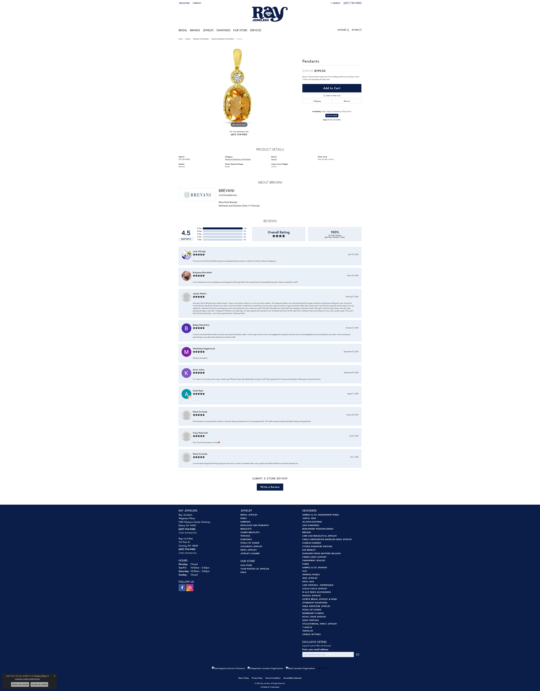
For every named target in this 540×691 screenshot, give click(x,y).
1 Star (199, 240)
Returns (347, 101)
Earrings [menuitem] (245, 521)
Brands (195, 30)
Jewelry (208, 30)
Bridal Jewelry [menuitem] (249, 514)
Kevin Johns (198, 369)
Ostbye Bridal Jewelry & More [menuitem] (319, 599)
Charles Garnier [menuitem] (311, 542)
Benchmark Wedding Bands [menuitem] (317, 528)
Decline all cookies (20, 684)
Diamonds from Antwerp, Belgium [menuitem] (321, 553)
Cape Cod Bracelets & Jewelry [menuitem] (319, 535)
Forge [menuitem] (305, 564)
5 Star (199, 228)
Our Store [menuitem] (246, 565)
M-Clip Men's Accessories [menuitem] (316, 592)
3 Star (199, 234)
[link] (196, 3)
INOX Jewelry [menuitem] (310, 578)
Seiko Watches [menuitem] (310, 620)
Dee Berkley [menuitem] (309, 550)
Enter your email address (315, 649)
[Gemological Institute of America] (228, 668)
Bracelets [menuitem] (246, 528)
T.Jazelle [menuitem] (307, 627)
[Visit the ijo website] (323, 668)
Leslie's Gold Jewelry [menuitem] (314, 588)
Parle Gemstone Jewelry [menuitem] (316, 606)
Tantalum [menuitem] (307, 630)
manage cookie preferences (27, 679)
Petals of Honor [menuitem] (249, 542)
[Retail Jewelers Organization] (300, 668)
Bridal (183, 30)
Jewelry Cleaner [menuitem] (250, 553)
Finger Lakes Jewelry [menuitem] (314, 557)
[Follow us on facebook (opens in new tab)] (182, 587)
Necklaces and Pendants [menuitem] (254, 525)
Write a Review (270, 487)
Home (180, 39)
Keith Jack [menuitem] (308, 581)
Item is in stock (332, 115)
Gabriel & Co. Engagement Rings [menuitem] (320, 514)
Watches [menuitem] (245, 535)
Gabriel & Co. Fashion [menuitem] (314, 567)
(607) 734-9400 (239, 134)
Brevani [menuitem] (306, 532)
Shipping (317, 101)
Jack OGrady (199, 251)
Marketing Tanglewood (204, 348)
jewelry (187, 39)
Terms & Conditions (273, 678)
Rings (245, 205)
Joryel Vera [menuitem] (309, 518)
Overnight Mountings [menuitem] (314, 602)
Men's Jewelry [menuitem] (248, 550)
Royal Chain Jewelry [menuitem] (314, 616)
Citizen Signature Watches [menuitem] (317, 546)
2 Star (199, 237)
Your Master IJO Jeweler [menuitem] (254, 568)
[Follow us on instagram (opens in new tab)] (189, 587)
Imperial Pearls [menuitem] (311, 574)
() (245, 228)
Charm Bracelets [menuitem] (250, 532)
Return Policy (243, 678)
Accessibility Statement (292, 678)
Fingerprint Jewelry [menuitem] (313, 560)
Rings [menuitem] (243, 518)
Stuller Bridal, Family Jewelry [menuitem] (319, 623)
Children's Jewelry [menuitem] (251, 546)
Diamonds (223, 30)
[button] (184, 3)
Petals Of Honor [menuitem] (311, 609)
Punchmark (274, 687)
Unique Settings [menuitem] (311, 634)
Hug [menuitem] (304, 571)
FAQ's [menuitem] (243, 572)
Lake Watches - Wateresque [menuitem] (318, 585)
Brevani (274, 159)
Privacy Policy (257, 678)
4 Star (199, 231)
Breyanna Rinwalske (202, 272)
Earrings (256, 205)
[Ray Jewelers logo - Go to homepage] (270, 14)
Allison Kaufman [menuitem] (312, 521)
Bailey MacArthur (201, 324)
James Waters (199, 293)
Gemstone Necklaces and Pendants (223, 39)
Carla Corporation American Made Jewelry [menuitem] (327, 539)
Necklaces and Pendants (201, 39)
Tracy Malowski (200, 432)
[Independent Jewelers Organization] (265, 668)
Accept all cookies (39, 684)
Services (255, 30)
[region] (239, 86)
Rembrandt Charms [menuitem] (313, 613)
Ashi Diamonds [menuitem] (310, 525)
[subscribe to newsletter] (357, 654)
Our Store (240, 30)
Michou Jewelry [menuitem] (311, 595)
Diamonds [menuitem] (246, 539)
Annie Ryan (198, 390)
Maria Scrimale (200, 411)
